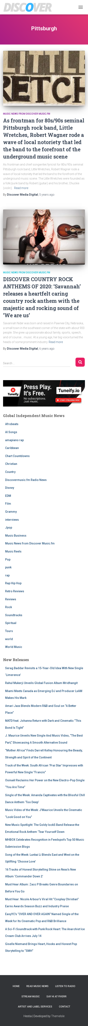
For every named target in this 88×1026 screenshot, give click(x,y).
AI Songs (11, 432)
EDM (8, 495)
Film (8, 503)
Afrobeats (11, 424)
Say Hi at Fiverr (56, 996)
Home (16, 986)
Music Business (15, 535)
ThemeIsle (57, 1016)
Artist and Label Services (35, 1006)
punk (8, 567)
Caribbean (12, 448)
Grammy (11, 511)
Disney (9, 487)
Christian (11, 463)
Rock (8, 607)
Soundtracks (13, 615)
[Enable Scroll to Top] (80, 1018)
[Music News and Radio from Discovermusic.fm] (29, 7)
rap (7, 575)
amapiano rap (14, 440)
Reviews (10, 599)
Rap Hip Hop (13, 583)
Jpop (8, 527)
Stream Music (30, 996)
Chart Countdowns (17, 456)
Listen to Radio (65, 986)
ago (46, 194)
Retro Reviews (14, 591)
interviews (12, 519)
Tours (9, 631)
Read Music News (37, 986)
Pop (7, 559)
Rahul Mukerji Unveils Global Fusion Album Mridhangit (41, 683)
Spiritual (10, 623)
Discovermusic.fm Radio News (26, 480)
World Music (13, 647)
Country (10, 472)
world (9, 639)
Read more (21, 188)
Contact (64, 1006)
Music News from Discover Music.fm (26, 113)
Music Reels (13, 551)
